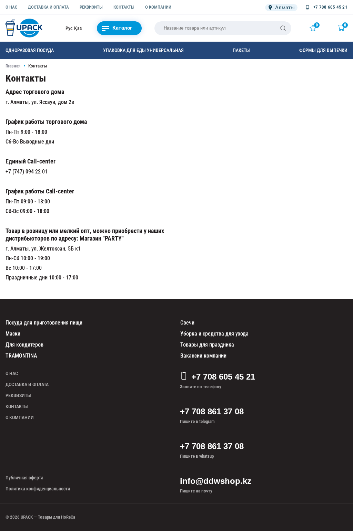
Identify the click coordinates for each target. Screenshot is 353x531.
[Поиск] (283, 28)
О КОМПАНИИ (158, 7)
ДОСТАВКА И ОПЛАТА (48, 7)
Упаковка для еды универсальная (143, 50)
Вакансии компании (203, 355)
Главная (13, 65)
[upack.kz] (24, 28)
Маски (13, 333)
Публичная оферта (24, 477)
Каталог (122, 28)
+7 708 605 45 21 (223, 376)
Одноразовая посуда (30, 50)
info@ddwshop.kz (215, 481)
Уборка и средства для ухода (214, 333)
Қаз (78, 28)
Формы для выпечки (323, 50)
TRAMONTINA (21, 355)
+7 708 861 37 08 (212, 411)
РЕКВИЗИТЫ (91, 7)
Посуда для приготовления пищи (44, 322)
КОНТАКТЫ (123, 7)
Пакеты (241, 50)
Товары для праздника (207, 344)
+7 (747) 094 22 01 (27, 171)
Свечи (187, 322)
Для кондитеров (24, 344)
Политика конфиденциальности (38, 488)
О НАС (11, 7)
